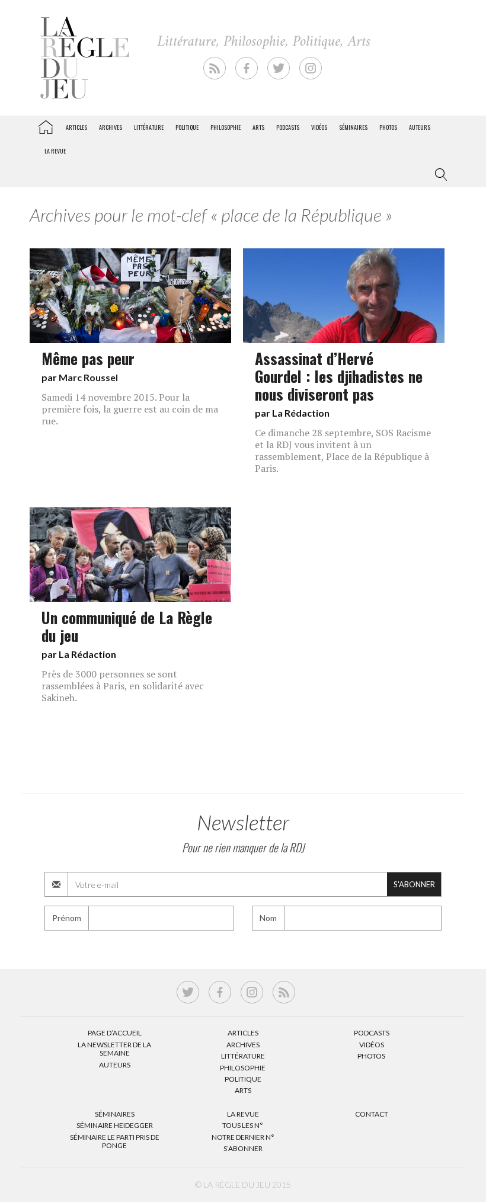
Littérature (149, 127)
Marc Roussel (88, 377)
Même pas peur (88, 358)
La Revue (243, 1114)
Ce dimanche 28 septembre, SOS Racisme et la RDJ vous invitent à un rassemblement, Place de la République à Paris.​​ (343, 450)
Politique (187, 127)
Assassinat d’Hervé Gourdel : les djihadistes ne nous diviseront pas (339, 376)
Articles (76, 127)
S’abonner (243, 1148)
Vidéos (319, 127)
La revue (55, 150)
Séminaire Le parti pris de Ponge (114, 1141)
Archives (110, 127)
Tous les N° (242, 1125)
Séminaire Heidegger (114, 1125)
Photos (388, 127)
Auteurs (419, 127)
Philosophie (225, 127)
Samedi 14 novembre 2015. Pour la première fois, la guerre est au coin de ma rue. (129, 409)
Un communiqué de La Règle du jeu (126, 626)
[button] (438, 175)
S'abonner (414, 884)
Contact (371, 1114)
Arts (258, 127)
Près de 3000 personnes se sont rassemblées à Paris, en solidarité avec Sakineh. (122, 685)
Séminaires (353, 127)
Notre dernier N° (243, 1137)
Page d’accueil (115, 1032)
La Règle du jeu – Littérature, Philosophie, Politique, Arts (46, 125)
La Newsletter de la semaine (114, 1048)
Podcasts (287, 127)
